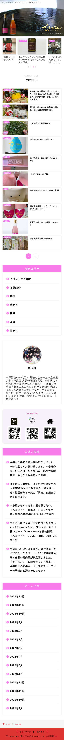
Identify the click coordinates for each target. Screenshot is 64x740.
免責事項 (40, 732)
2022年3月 (16, 665)
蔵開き (14, 304)
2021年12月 (17, 682)
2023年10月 (17, 613)
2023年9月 (16, 622)
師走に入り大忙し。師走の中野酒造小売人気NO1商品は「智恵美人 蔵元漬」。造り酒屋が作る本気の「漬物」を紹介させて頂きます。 (33, 490)
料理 (12, 296)
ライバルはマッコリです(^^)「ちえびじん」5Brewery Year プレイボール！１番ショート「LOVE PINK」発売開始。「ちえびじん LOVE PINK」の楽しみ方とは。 (33, 531)
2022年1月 (16, 674)
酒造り (14, 330)
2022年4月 (16, 656)
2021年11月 (17, 691)
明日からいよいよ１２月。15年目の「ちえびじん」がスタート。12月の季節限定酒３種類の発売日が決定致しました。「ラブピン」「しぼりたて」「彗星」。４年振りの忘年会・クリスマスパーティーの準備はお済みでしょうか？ (33, 560)
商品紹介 (15, 287)
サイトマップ (25, 732)
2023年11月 (17, 605)
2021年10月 (17, 699)
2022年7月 (16, 639)
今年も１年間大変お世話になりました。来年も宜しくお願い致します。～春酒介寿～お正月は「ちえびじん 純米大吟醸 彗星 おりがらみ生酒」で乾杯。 (34, 469)
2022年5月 (16, 648)
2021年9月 (16, 708)
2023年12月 (17, 596)
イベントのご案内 (21, 279)
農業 (12, 313)
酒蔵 (12, 322)
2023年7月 (16, 631)
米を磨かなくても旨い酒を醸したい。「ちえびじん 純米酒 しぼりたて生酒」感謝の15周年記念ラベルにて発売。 (33, 509)
